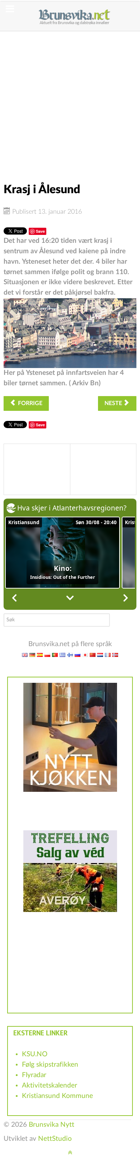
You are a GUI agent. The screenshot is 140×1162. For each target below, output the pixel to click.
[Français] (108, 654)
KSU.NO (34, 1054)
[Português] (55, 654)
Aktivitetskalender (49, 1085)
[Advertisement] (70, 101)
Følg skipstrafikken (50, 1064)
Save (40, 231)
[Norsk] (115, 654)
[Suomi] (70, 654)
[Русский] (77, 654)
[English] (25, 654)
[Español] (40, 654)
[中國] (92, 654)
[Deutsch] (32, 654)
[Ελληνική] (62, 654)
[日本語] (85, 654)
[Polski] (47, 654)
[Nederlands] (100, 654)
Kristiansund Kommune (57, 1096)
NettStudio (55, 1138)
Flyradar (34, 1075)
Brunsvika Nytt (51, 1124)
